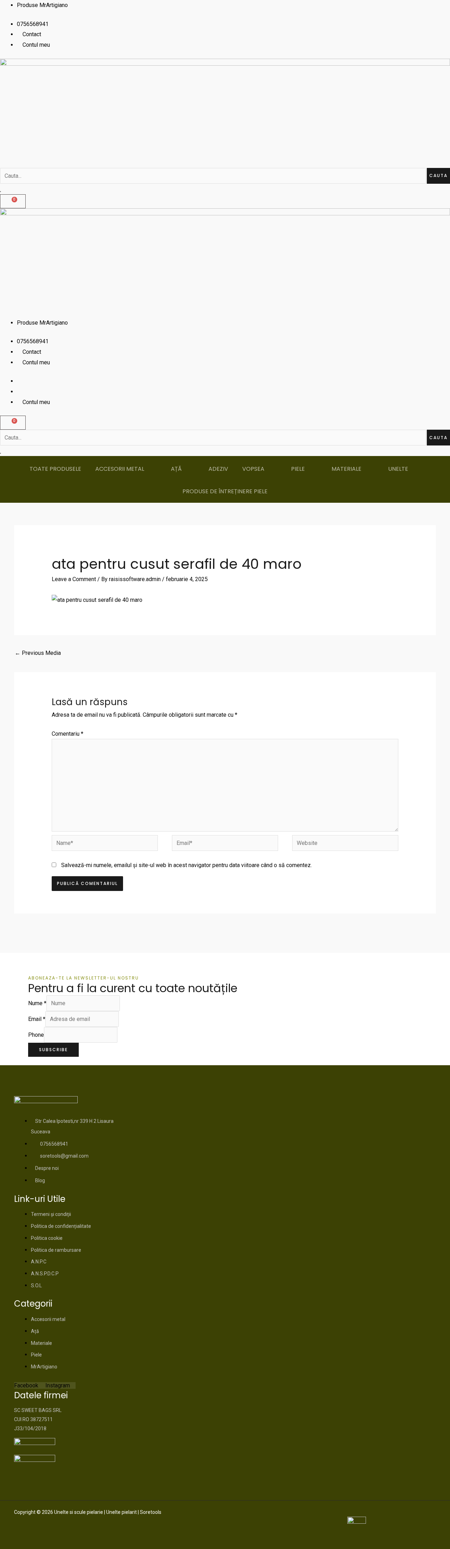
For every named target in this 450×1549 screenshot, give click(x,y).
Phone (36, 1034)
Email (36, 1019)
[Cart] (13, 201)
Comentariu (67, 733)
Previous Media (38, 653)
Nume (37, 1003)
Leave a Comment (74, 579)
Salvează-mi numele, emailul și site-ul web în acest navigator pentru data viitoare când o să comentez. (186, 865)
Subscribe (53, 1050)
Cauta (438, 175)
